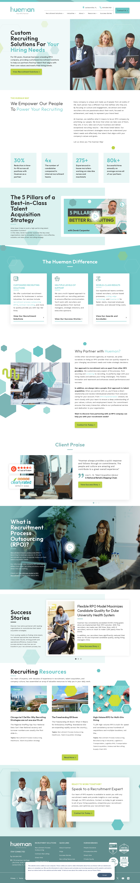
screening (90, 374)
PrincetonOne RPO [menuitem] (90, 851)
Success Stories (106, 13)
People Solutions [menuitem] (90, 848)
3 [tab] (98, 503)
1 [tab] (93, 503)
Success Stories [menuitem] (65, 855)
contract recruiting (27, 305)
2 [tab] (96, 503)
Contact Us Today (85, 425)
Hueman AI (114, 299)
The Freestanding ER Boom (65, 717)
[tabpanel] (100, 473)
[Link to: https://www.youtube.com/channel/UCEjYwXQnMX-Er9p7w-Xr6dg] (123, 878)
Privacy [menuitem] (13, 878)
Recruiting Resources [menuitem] (67, 859)
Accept (104, 875)
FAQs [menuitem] (61, 851)
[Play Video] (70, 554)
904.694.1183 (106, 7)
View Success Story (89, 484)
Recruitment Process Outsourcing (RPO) (25, 553)
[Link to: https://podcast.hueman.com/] (128, 878)
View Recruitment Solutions (25, 71)
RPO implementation (109, 397)
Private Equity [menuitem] (89, 859)
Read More (69, 757)
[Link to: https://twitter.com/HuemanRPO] (117, 878)
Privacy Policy (96, 870)
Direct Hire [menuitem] (39, 857)
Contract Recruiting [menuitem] (42, 854)
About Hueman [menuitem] (65, 848)
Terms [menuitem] (21, 878)
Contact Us (121, 10)
